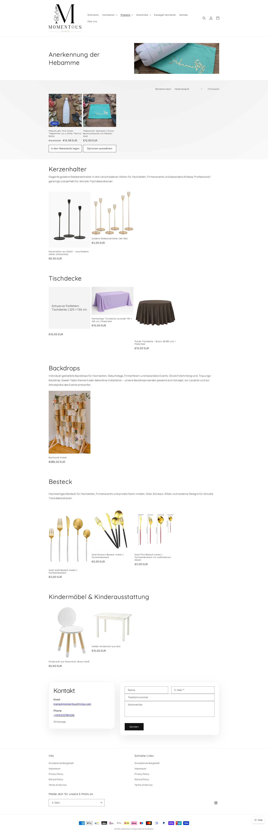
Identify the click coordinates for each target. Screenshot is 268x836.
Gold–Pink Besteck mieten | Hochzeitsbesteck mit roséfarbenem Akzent (153, 557)
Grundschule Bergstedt (61, 763)
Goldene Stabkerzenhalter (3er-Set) (109, 238)
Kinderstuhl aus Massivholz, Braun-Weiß (69, 661)
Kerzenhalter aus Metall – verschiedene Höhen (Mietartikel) (69, 252)
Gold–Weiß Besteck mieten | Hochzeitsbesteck (63, 571)
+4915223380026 (64, 715)
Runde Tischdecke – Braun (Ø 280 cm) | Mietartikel (155, 342)
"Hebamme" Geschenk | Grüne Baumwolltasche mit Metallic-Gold (98, 133)
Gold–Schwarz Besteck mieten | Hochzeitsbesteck (107, 555)
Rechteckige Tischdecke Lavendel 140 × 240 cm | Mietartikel (112, 319)
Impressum (54, 768)
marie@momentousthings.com (72, 704)
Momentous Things (129, 829)
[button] (109, 15)
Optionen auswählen (99, 148)
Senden (134, 726)
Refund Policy (56, 779)
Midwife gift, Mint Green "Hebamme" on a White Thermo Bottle (65, 133)
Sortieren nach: (163, 88)
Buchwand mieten (58, 457)
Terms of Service (58, 784)
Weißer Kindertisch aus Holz (106, 646)
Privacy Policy (56, 773)
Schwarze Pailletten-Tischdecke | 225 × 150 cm (69, 307)
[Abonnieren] (101, 802)
